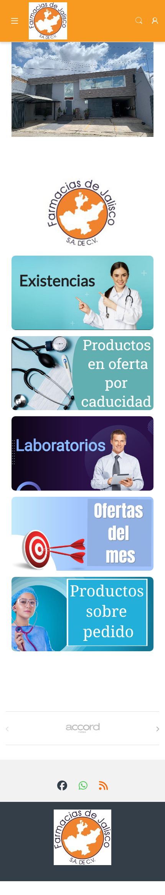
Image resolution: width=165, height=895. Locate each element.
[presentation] (157, 729)
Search (139, 20)
